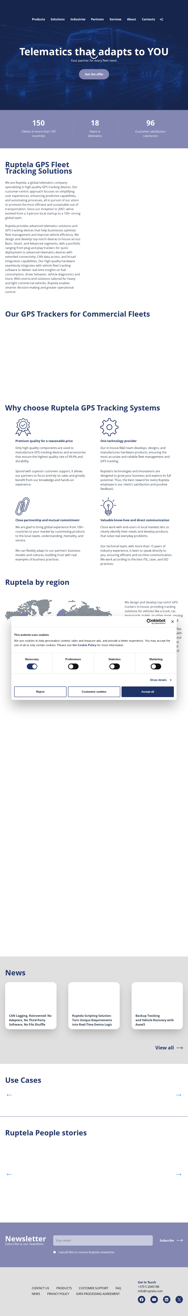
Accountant (55, 1213)
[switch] (73, 666)
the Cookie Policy (85, 645)
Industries (77, 19)
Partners (97, 19)
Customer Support (93, 1288)
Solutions (58, 19)
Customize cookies (94, 691)
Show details (158, 679)
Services (115, 19)
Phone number (5, 783)
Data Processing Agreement (98, 1294)
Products (38, 19)
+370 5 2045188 (148, 1287)
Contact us (40, 1288)
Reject (40, 691)
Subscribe (167, 1240)
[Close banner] (172, 621)
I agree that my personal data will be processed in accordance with (18, 881)
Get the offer (94, 74)
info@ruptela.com (150, 1291)
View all (164, 1048)
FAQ (118, 1288)
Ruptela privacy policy (15, 898)
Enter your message (9, 817)
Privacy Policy (58, 1294)
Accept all (147, 691)
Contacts (148, 19)
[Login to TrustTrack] (161, 19)
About (131, 19)
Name (5, 720)
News (36, 1294)
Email (9, 753)
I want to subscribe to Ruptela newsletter (17, 916)
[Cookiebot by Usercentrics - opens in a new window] (149, 621)
